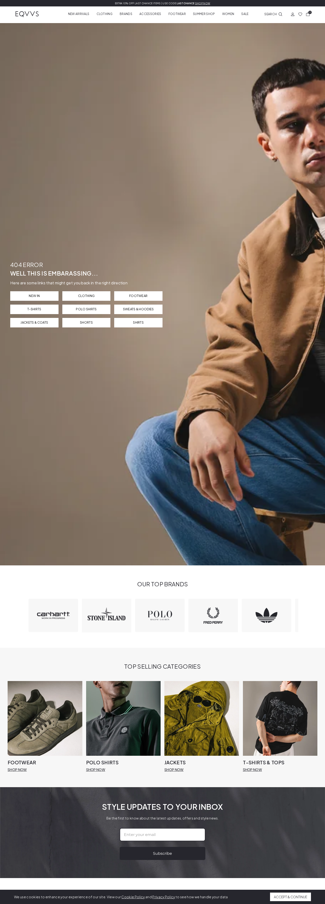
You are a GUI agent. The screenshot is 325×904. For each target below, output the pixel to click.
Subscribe (162, 853)
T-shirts (34, 309)
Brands (126, 14)
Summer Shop (204, 14)
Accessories (150, 14)
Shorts (86, 322)
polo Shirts (86, 309)
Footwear (177, 14)
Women (228, 14)
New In (34, 296)
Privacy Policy (163, 897)
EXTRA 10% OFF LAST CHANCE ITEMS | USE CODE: (162, 3)
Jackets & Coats (34, 322)
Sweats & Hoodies (138, 309)
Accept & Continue (290, 897)
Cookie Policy (133, 897)
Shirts (138, 322)
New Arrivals (78, 14)
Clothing (105, 14)
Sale (244, 14)
